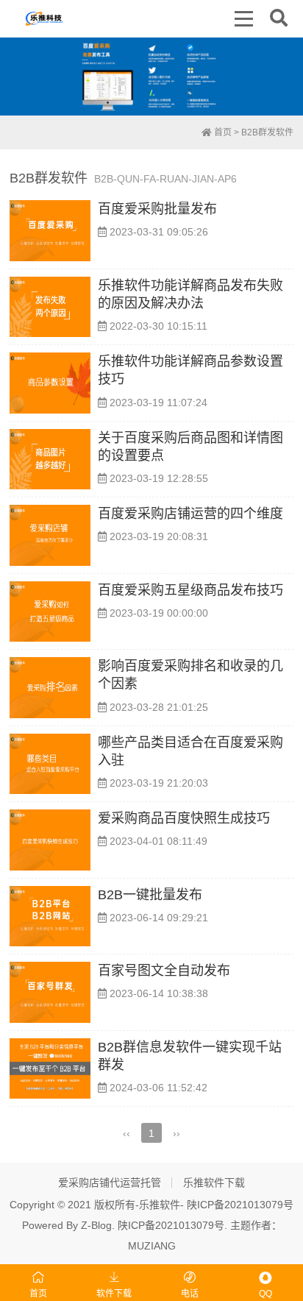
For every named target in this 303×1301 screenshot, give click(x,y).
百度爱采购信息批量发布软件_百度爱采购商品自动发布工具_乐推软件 (44, 18)
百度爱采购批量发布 (157, 209)
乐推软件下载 (214, 1182)
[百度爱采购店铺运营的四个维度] (50, 535)
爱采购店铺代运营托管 (109, 1182)
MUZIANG (152, 1246)
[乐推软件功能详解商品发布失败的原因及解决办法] (50, 307)
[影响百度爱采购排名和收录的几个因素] (50, 687)
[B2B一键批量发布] (50, 916)
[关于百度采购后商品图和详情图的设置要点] (50, 459)
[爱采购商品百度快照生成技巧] (50, 840)
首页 (222, 132)
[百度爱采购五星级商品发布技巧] (50, 611)
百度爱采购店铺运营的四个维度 (190, 513)
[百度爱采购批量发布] (50, 230)
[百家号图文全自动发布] (50, 992)
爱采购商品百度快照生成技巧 (184, 818)
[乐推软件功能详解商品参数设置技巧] (50, 383)
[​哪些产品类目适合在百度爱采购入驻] (50, 764)
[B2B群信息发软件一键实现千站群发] (50, 1068)
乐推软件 (159, 1204)
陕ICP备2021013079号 (240, 1204)
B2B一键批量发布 (150, 894)
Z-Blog (96, 1225)
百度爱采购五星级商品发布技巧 (190, 590)
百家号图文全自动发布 (164, 970)
